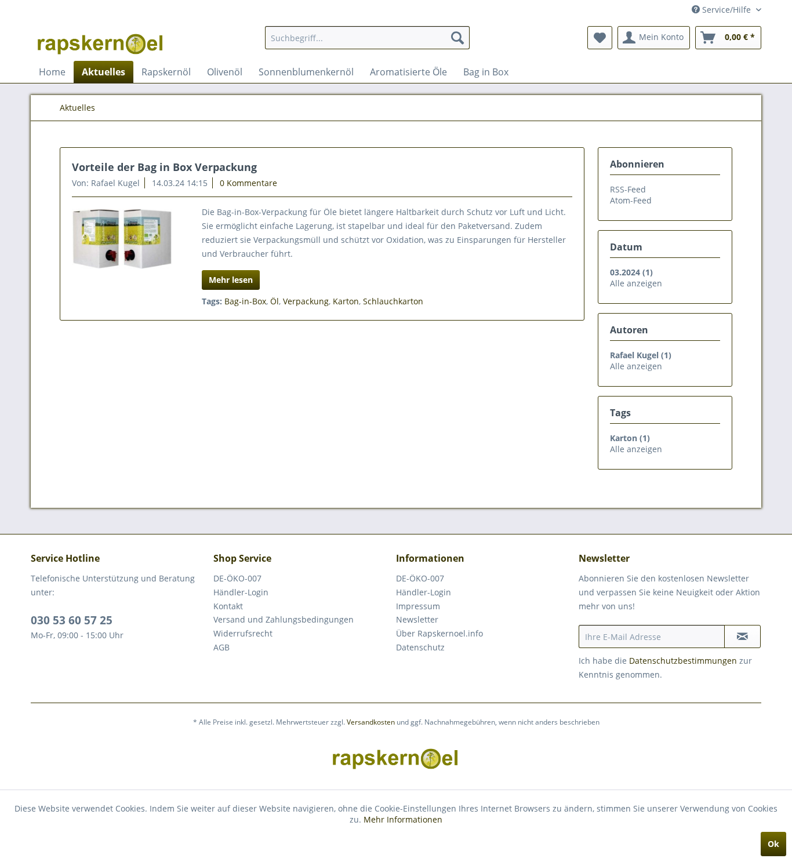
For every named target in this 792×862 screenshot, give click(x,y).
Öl (274, 301)
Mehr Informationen (403, 819)
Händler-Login (240, 592)
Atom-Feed (631, 200)
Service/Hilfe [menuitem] (726, 9)
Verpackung (306, 301)
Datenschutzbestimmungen (683, 660)
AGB (221, 647)
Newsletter (417, 619)
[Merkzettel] (599, 37)
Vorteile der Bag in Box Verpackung (164, 167)
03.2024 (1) (631, 272)
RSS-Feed (628, 189)
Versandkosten (371, 722)
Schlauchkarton (393, 301)
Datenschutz (420, 647)
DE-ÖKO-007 (237, 578)
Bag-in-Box (245, 301)
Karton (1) (630, 437)
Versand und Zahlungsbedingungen (283, 619)
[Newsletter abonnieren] (742, 636)
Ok (773, 843)
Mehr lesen (231, 279)
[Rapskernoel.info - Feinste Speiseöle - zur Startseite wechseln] (101, 40)
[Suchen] (457, 37)
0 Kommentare (248, 182)
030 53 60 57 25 (71, 620)
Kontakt (228, 606)
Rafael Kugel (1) (640, 355)
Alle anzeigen (636, 283)
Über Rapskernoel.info (439, 633)
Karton (346, 301)
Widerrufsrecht (243, 633)
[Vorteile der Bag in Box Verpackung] (122, 239)
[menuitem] (367, 37)
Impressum (418, 606)
